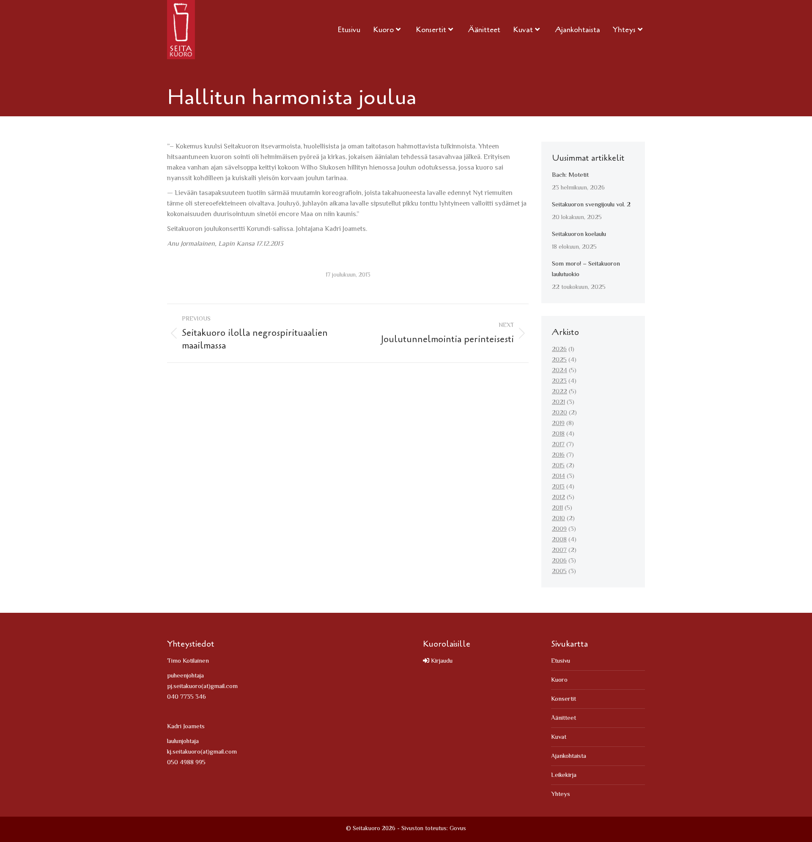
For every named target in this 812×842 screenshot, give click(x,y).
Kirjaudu (441, 661)
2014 (558, 476)
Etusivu (560, 661)
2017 (558, 445)
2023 (559, 381)
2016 (558, 455)
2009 (559, 529)
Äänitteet (563, 718)
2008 (559, 540)
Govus (458, 829)
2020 (559, 413)
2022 (559, 392)
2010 (558, 519)
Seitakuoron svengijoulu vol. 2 (591, 205)
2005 (559, 571)
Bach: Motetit (570, 175)
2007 (559, 550)
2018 (558, 434)
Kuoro (559, 680)
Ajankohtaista (568, 756)
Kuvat (558, 737)
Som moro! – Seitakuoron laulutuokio (586, 269)
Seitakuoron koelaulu (579, 234)
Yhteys (560, 794)
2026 (559, 349)
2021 (558, 402)
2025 (559, 360)
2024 (559, 371)
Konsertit (563, 699)
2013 (558, 487)
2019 (558, 423)
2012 (558, 497)
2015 (558, 466)
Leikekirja (563, 775)
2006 (559, 561)
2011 (557, 508)
